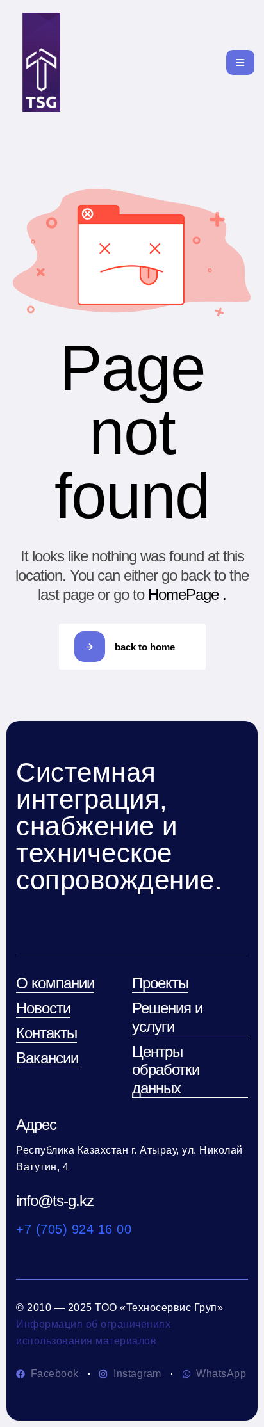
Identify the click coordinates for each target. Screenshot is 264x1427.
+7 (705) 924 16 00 (73, 1229)
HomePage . (187, 594)
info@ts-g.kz (55, 1200)
